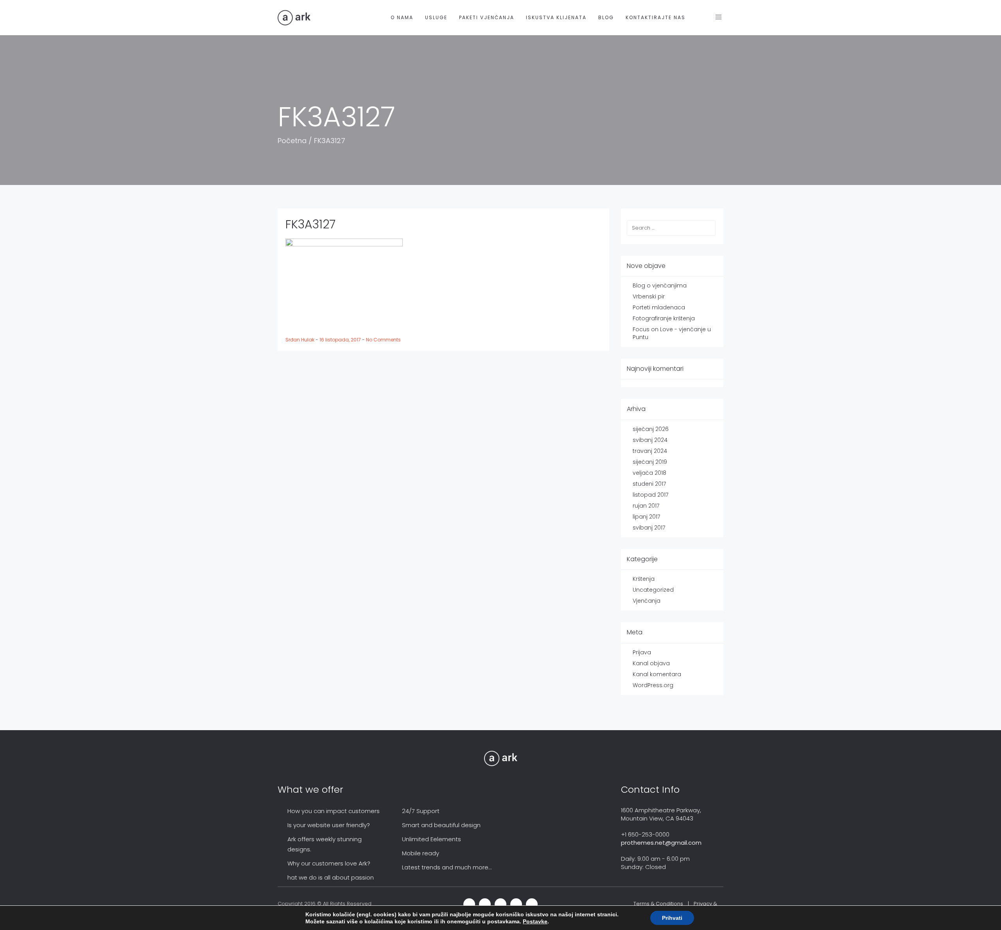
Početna (292, 140)
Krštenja (644, 579)
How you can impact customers (333, 811)
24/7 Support (421, 811)
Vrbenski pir (649, 296)
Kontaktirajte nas (655, 17)
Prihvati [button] (672, 918)
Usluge (436, 17)
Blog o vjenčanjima (660, 285)
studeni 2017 (649, 484)
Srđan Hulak (300, 339)
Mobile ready (420, 853)
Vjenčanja (646, 601)
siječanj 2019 (650, 462)
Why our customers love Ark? (328, 863)
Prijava (642, 652)
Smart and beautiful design (441, 825)
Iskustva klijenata (556, 17)
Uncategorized (653, 590)
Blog (606, 17)
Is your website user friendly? (328, 825)
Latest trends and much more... (447, 867)
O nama (402, 17)
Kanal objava (651, 663)
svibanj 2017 (649, 527)
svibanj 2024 (650, 440)
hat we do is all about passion (330, 877)
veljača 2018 (649, 473)
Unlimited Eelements (431, 839)
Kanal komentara (657, 674)
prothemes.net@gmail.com (661, 842)
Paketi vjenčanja (486, 17)
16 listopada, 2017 (340, 339)
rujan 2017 (646, 506)
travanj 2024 (650, 451)
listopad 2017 (650, 495)
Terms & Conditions (658, 903)
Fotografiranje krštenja (664, 318)
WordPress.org (653, 685)
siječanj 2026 (651, 429)
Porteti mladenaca (659, 307)
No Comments (383, 339)
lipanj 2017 (646, 517)
